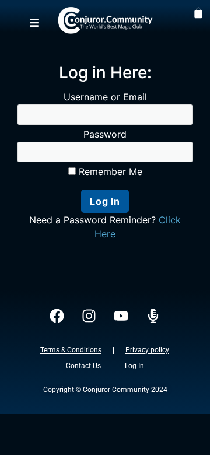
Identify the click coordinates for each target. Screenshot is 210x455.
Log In (134, 366)
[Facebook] (57, 316)
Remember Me (109, 171)
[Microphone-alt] (153, 316)
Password (105, 134)
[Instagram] (89, 316)
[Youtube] (121, 316)
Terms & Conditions (71, 350)
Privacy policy (147, 350)
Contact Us (83, 366)
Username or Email (105, 97)
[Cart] (198, 12)
